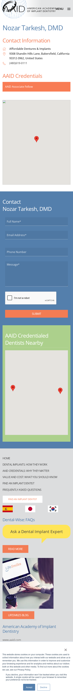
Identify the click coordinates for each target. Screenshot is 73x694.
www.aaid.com (12, 640)
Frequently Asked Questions (22, 490)
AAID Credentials (22, 75)
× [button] (66, 648)
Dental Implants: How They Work (25, 464)
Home (6, 458)
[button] (63, 9)
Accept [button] (29, 687)
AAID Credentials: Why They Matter (26, 471)
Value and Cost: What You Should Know (30, 477)
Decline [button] (43, 687)
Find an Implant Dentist (18, 483)
